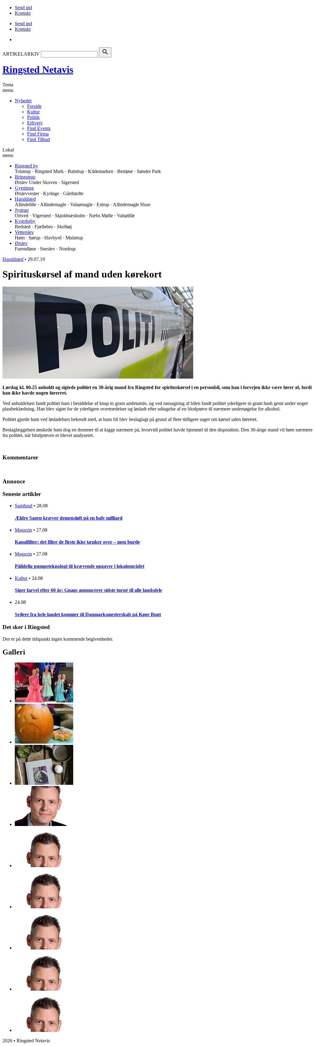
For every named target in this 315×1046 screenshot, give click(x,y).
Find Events (38, 128)
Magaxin (23, 530)
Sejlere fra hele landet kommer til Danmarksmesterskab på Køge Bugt (88, 614)
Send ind (23, 7)
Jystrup (22, 210)
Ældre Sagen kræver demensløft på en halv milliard (68, 518)
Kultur (33, 111)
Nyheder (23, 100)
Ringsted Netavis (37, 69)
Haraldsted (25, 199)
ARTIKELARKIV (21, 54)
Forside (34, 106)
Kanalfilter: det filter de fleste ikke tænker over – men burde (77, 542)
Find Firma (38, 133)
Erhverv (35, 122)
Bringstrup (25, 176)
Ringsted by (26, 165)
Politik (33, 117)
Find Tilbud (38, 139)
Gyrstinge (24, 188)
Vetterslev (24, 232)
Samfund (23, 505)
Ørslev (21, 243)
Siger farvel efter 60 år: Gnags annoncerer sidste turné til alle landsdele (88, 590)
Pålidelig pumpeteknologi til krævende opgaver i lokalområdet (79, 566)
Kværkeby (25, 221)
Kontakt (22, 13)
